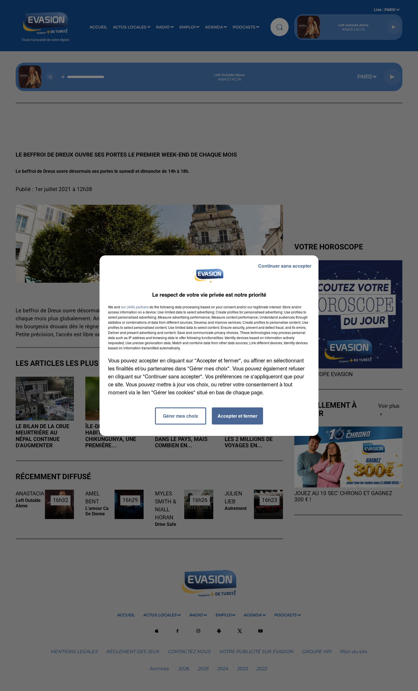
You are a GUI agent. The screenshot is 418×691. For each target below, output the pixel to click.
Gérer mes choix (180, 416)
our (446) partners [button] (135, 306)
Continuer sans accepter (284, 266)
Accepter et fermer (237, 416)
